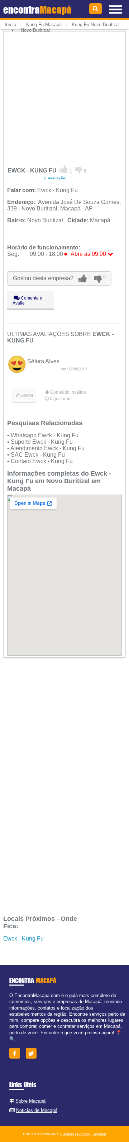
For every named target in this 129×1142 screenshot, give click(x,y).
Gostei (26, 395)
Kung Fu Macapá (44, 24)
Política (83, 1134)
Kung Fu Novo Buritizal (96, 24)
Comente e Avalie (27, 301)
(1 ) (54, 178)
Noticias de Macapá (36, 1110)
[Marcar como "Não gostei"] (78, 170)
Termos (68, 1134)
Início (10, 24)
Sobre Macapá (30, 1101)
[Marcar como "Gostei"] (63, 169)
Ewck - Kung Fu (23, 939)
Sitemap (99, 1134)
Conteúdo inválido (67, 392)
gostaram (61, 398)
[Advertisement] (64, 97)
